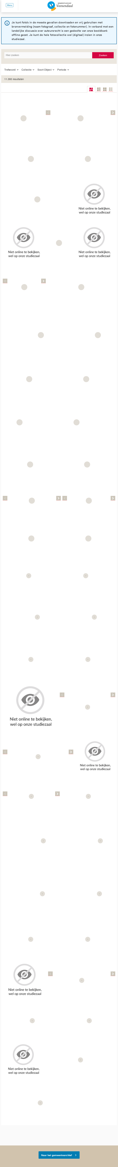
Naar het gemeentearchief (56, 1155)
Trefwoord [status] (10, 69)
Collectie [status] (27, 69)
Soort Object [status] (44, 69)
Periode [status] (62, 69)
